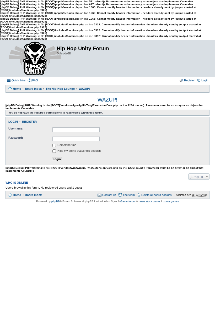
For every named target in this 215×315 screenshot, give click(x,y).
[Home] (31, 58)
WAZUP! (84, 88)
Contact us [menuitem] (109, 194)
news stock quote (149, 201)
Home (17, 88)
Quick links (19, 80)
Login (13, 121)
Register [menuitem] (189, 80)
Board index (33, 88)
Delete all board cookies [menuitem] (156, 194)
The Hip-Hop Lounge (60, 88)
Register (29, 121)
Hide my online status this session (79, 150)
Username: (15, 128)
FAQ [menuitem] (35, 80)
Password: (15, 137)
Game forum (127, 201)
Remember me (66, 145)
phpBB (55, 201)
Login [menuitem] (204, 80)
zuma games (171, 201)
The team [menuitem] (129, 194)
